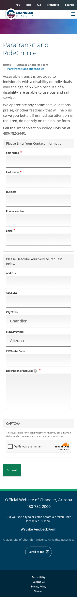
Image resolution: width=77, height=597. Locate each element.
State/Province (14, 331)
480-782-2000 (38, 506)
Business (11, 192)
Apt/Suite (11, 292)
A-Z (39, 4)
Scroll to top (37, 552)
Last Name (12, 172)
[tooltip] (35, 371)
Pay (17, 4)
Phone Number (15, 211)
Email (9, 231)
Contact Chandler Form (32, 65)
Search (69, 4)
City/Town (12, 312)
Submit (12, 470)
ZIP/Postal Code (15, 351)
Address (11, 273)
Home (7, 65)
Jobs (28, 4)
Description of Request (21, 370)
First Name (12, 152)
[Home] (27, 14)
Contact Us (39, 581)
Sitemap (38, 591)
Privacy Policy (38, 586)
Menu (72, 14)
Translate (53, 4)
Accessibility (38, 577)
